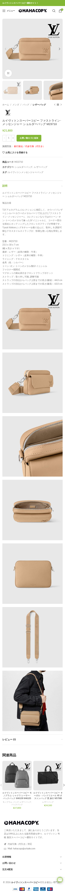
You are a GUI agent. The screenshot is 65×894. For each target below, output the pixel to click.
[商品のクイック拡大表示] (8, 73)
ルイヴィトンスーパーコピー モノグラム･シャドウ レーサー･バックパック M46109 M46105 (17, 796)
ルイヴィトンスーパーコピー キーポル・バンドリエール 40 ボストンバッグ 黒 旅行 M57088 (48, 796)
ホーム (5, 105)
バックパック (17, 805)
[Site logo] (32, 11)
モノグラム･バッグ (11, 802)
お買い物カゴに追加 (29, 138)
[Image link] (21, 823)
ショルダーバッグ (23, 167)
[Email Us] (60, 880)
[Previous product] (54, 104)
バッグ (26, 105)
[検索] (54, 11)
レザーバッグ (39, 105)
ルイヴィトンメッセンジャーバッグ (25, 172)
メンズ (15, 105)
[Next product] (61, 104)
